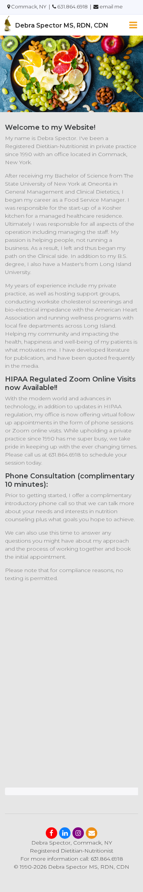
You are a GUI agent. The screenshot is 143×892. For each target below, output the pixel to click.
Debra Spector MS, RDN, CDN (61, 25)
